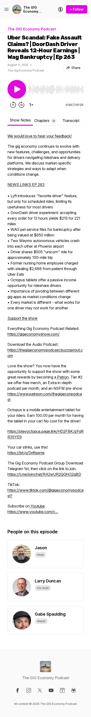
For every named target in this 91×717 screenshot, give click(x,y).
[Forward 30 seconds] (21, 104)
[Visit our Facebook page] (17, 690)
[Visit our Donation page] (73, 690)
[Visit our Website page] (62, 690)
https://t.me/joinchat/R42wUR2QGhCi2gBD (44, 474)
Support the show (22, 318)
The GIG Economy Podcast (30, 9)
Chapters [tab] (44, 120)
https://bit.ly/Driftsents (26, 452)
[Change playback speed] (31, 104)
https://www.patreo (23, 394)
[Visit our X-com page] (40, 690)
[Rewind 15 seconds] (13, 104)
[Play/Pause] (16, 89)
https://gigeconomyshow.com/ (33, 334)
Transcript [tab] (71, 120)
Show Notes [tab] (20, 120)
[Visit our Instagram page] (28, 690)
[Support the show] (60, 9)
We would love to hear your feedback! (39, 136)
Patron (62, 377)
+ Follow (77, 9)
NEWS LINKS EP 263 (26, 184)
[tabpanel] (45, 326)
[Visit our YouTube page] (51, 690)
